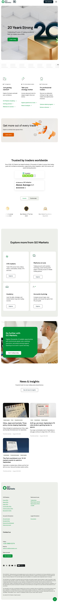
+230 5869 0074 (9, 543)
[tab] (24, 198)
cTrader (32, 505)
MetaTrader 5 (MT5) (35, 503)
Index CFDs (5, 504)
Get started (48, 1)
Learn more (8, 134)
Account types (6, 519)
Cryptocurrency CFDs (8, 508)
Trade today (12, 39)
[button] (55, 1)
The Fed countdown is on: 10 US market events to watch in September (14, 460)
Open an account (7, 525)
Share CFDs (5, 502)
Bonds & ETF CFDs (7, 510)
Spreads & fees (6, 521)
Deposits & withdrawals (8, 523)
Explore (11, 276)
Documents (33, 519)
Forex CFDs (5, 500)
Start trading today (13, 353)
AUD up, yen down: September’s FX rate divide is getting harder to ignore (42, 425)
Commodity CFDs (7, 506)
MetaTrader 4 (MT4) (35, 502)
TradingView (33, 500)
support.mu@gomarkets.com (10, 548)
